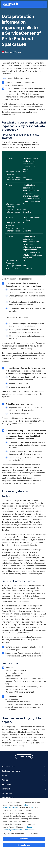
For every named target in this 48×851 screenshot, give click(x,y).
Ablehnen (24, 839)
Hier (32, 808)
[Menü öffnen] (44, 4)
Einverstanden (24, 845)
